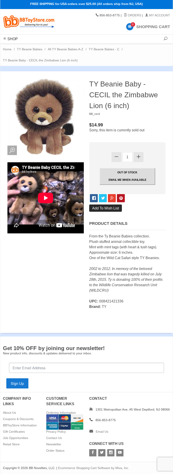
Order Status (55, 450)
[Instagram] (110, 452)
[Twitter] (101, 452)
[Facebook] (92, 452)
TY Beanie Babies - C (104, 49)
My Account (159, 15)
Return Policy (55, 425)
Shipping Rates (57, 419)
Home (7, 49)
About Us (9, 412)
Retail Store (11, 444)
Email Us (102, 431)
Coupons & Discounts (18, 419)
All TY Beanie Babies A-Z (65, 49)
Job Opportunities (15, 438)
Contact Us (54, 438)
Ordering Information (61, 412)
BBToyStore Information (20, 425)
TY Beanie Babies (29, 49)
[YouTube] (119, 452)
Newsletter (53, 444)
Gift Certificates (14, 431)
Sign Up (17, 383)
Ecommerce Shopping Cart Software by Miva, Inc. (93, 468)
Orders (134, 15)
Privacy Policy (56, 431)
